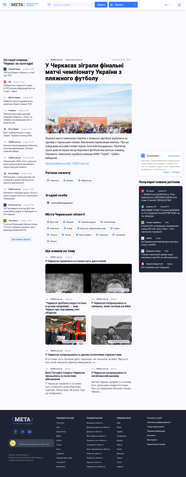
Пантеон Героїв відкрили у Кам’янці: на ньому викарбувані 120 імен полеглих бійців (20, 148)
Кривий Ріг (162, 191)
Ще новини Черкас (21, 239)
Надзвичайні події (62, 458)
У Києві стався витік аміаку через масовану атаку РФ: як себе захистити (159, 256)
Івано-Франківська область (92, 449)
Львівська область (92, 458)
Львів (119, 449)
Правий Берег (14, 69)
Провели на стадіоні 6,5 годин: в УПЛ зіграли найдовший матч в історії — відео (19, 88)
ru (170, 4)
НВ (9, 82)
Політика (60, 423)
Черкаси (68, 257)
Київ (167, 222)
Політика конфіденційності (152, 422)
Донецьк (120, 454)
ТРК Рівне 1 (13, 221)
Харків (119, 432)
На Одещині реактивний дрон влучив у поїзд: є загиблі (159, 243)
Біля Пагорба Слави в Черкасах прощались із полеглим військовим (65, 376)
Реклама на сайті (152, 418)
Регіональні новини (32, 4)
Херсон (120, 467)
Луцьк (119, 458)
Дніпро (114, 299)
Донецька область (92, 432)
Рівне (119, 427)
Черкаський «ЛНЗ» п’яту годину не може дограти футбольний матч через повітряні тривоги (19, 164)
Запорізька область (92, 445)
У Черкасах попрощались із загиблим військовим (108, 374)
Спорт (59, 445)
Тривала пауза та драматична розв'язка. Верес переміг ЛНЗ (18, 102)
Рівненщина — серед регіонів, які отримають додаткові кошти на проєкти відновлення (19, 180)
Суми (158, 238)
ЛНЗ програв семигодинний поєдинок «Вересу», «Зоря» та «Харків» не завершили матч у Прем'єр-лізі (17, 118)
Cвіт (58, 427)
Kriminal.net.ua (14, 205)
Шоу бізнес (61, 432)
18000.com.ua (14, 142)
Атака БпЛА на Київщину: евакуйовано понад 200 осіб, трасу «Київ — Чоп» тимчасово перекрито (160, 229)
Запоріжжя (121, 436)
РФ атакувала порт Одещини (155, 267)
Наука (59, 440)
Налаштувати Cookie (156, 444)
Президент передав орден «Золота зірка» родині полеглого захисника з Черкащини (20, 196)
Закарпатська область (92, 440)
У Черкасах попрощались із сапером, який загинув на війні (111, 304)
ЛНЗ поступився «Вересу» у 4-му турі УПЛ (18, 74)
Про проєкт (152, 440)
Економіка (60, 467)
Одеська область (92, 462)
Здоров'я (60, 454)
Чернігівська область (92, 467)
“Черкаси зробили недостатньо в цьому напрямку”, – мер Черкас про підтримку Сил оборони (65, 307)
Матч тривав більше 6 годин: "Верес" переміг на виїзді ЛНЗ (17, 134)
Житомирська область (92, 436)
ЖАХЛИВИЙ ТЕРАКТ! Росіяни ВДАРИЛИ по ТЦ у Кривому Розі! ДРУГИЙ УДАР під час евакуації (160, 213)
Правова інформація (152, 431)
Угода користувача (152, 427)
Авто (58, 449)
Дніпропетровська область (92, 427)
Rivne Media (13, 129)
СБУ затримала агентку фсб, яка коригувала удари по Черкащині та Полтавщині (20, 211)
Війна (58, 436)
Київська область (92, 454)
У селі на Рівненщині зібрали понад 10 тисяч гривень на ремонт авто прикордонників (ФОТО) (20, 227)
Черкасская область (74, 60)
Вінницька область (92, 423)
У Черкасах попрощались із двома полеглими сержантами (83, 354)
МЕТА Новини (14, 98)
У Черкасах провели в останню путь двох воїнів (75, 261)
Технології (60, 462)
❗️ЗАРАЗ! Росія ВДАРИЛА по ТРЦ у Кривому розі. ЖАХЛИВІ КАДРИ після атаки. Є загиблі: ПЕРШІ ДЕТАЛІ (159, 197)
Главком (12, 110)
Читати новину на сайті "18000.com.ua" (67, 163)
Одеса (169, 264)
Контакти (151, 435)
